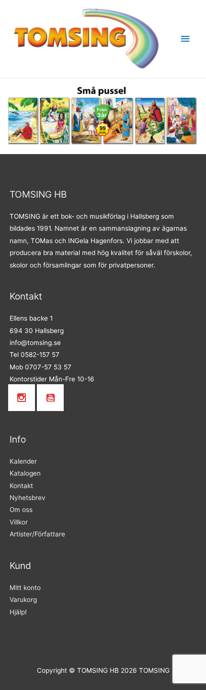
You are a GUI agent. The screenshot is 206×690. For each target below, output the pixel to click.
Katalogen (25, 473)
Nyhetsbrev (28, 497)
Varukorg (23, 599)
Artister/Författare (37, 534)
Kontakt (21, 486)
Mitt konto (25, 587)
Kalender (23, 461)
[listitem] (102, 121)
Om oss (21, 509)
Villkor (19, 522)
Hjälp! (18, 612)
